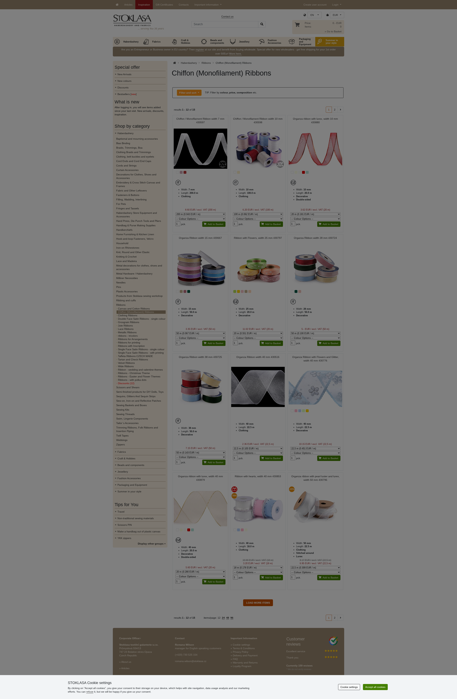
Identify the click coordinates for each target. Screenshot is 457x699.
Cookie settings (349, 687)
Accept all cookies (375, 687)
